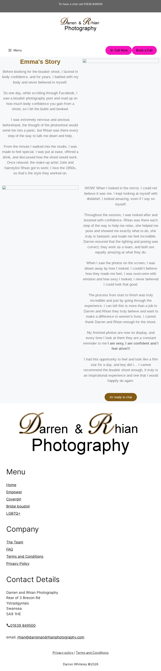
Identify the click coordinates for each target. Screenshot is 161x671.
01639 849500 (23, 625)
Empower (14, 492)
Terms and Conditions (24, 556)
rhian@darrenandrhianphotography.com (50, 637)
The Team (14, 542)
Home (11, 485)
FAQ (9, 549)
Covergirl (13, 499)
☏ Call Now (119, 50)
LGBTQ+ (13, 513)
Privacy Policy (17, 563)
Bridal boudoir (18, 506)
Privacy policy (63, 653)
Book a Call (144, 50)
